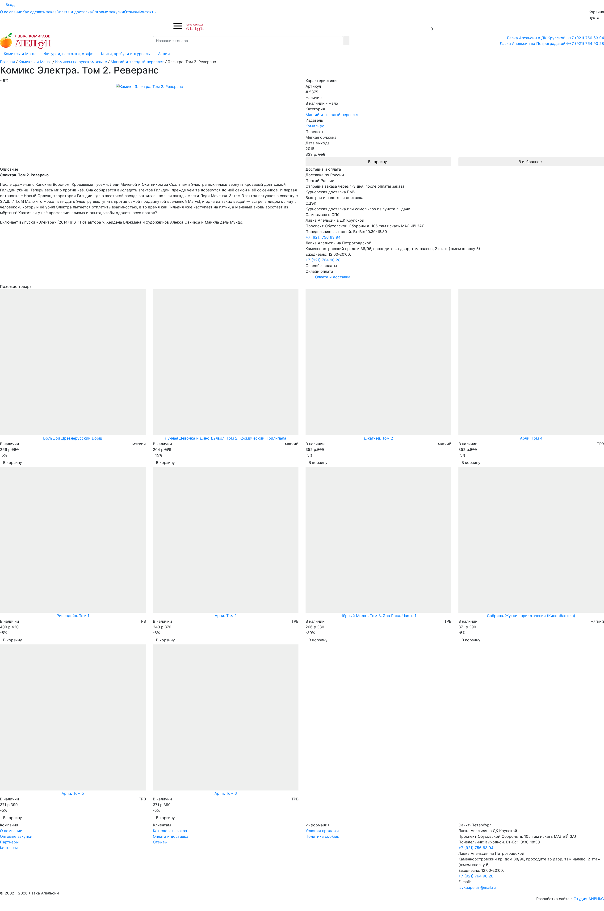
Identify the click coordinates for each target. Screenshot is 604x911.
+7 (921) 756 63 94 (586, 37)
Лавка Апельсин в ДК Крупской (538, 37)
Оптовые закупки (108, 11)
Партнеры (9, 842)
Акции (164, 53)
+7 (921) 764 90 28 (586, 43)
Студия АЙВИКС (589, 898)
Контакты (147, 11)
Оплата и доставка (74, 11)
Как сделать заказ (39, 11)
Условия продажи (322, 830)
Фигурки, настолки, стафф (68, 53)
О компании (11, 11)
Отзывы (131, 11)
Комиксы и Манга (20, 53)
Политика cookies (322, 836)
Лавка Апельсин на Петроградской (534, 43)
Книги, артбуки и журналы (126, 53)
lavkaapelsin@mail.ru (477, 887)
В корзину (377, 161)
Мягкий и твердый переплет (332, 114)
